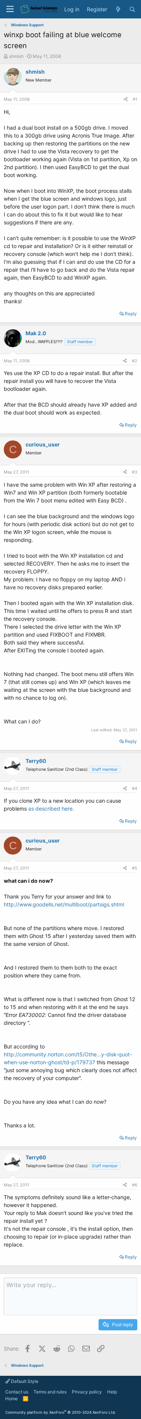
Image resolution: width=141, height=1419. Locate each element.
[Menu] (10, 9)
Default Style (24, 1381)
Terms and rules (50, 1392)
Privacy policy (87, 1392)
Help (112, 1392)
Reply (131, 313)
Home (11, 1398)
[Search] (132, 9)
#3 (134, 472)
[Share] (125, 99)
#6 (134, 1185)
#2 (134, 360)
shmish (16, 56)
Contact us (16, 1392)
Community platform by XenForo (60, 1412)
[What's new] (118, 9)
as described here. (51, 808)
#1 (135, 99)
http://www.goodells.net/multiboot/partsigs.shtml (64, 904)
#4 (134, 788)
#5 (134, 868)
